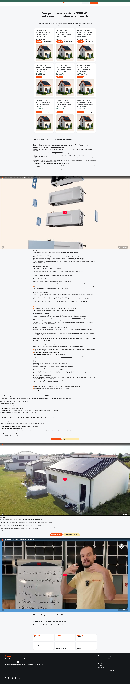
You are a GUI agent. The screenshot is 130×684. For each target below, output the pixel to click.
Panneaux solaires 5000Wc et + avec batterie (56, 7)
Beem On (100, 658)
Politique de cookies (30, 681)
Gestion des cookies (39, 681)
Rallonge (100, 665)
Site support (119, 658)
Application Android (101, 669)
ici (12, 665)
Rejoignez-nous (110, 658)
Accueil (34, 7)
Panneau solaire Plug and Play (102, 674)
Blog (108, 661)
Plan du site (110, 663)
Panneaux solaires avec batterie (42, 7)
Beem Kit (100, 660)
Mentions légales (8, 681)
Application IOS (101, 667)
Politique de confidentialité (21, 681)
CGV (13, 681)
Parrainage (47, 681)
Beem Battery (100, 663)
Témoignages (110, 660)
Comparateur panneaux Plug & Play (102, 672)
